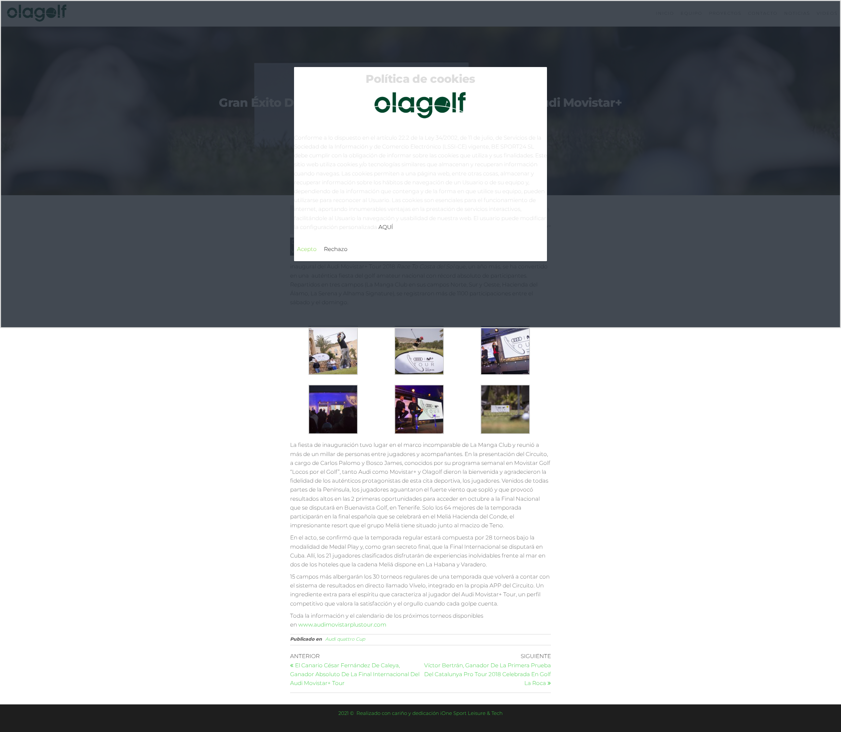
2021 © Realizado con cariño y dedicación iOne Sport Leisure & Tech (420, 713)
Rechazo (336, 249)
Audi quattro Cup (345, 639)
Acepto (307, 249)
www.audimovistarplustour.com (342, 624)
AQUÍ (385, 227)
